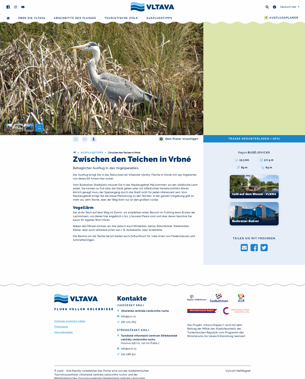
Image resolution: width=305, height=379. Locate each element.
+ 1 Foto (39, 128)
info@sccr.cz (128, 348)
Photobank (61, 326)
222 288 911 (128, 354)
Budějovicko (259, 152)
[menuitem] (289, 7)
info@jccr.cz (128, 316)
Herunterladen (63, 332)
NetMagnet (244, 370)
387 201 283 (128, 322)
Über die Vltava (32, 18)
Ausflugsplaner (281, 17)
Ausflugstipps (159, 18)
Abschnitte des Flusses (75, 18)
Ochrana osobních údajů (69, 321)
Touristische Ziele (121, 18)
